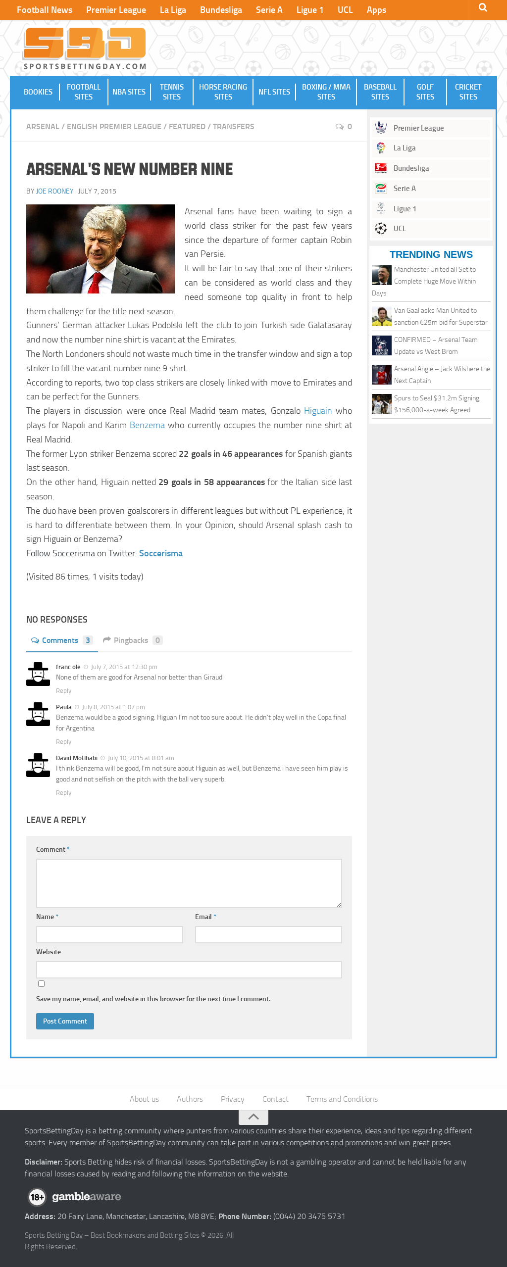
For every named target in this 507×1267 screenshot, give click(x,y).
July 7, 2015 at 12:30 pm (124, 667)
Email (205, 917)
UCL (345, 9)
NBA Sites (129, 92)
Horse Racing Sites (223, 92)
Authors (190, 1099)
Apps (376, 9)
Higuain (318, 410)
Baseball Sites (380, 92)
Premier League (116, 9)
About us (144, 1099)
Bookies (38, 92)
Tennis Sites (172, 92)
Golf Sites (425, 92)
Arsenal (42, 126)
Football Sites (84, 92)
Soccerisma (161, 553)
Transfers (233, 126)
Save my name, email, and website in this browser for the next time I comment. (153, 999)
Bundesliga (221, 9)
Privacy (233, 1099)
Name (47, 917)
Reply (63, 690)
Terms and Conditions (342, 1099)
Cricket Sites (468, 92)
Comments (66, 640)
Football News (44, 9)
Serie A (269, 9)
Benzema (147, 425)
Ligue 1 (310, 9)
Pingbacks (137, 640)
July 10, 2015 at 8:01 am (141, 758)
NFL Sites (274, 92)
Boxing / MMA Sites (326, 92)
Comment (53, 849)
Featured (187, 126)
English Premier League (114, 126)
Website (48, 952)
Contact (275, 1099)
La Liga (173, 9)
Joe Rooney (55, 191)
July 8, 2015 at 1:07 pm (113, 707)
